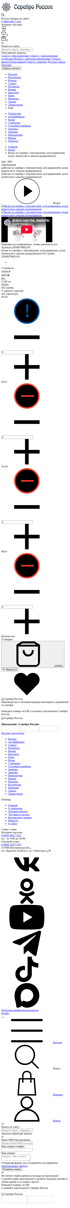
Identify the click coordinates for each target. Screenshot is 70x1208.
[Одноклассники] (26, 902)
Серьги (12, 745)
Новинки (13, 787)
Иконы (12, 138)
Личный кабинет (18, 811)
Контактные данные (20, 817)
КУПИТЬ (58, 666)
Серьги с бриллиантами (15, 55)
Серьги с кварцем (36, 61)
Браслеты (13, 754)
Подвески (14, 748)
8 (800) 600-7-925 (11, 21)
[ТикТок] (26, 981)
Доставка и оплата (19, 814)
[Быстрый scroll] (2, 1017)
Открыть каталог (11, 68)
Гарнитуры (14, 113)
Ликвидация (15, 793)
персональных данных (14, 1165)
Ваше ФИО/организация (15, 1139)
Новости (13, 820)
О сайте (12, 823)
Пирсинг (6, 65)
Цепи (11, 757)
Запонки (13, 128)
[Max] (26, 1007)
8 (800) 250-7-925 (11, 844)
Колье (11, 119)
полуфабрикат (16, 116)
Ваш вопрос (8, 1153)
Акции (12, 790)
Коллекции (14, 784)
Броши (12, 751)
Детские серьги (56, 61)
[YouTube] (26, 929)
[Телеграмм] (26, 955)
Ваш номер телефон (12, 1146)
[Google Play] (10, 730)
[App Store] (29, 730)
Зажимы (13, 131)
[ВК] (26, 876)
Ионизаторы (15, 134)
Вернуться (11, 669)
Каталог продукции (12, 733)
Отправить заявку (12, 1169)
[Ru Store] (48, 730)
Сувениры (14, 122)
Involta (5, 1013)
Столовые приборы (19, 125)
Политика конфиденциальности (20, 1010)
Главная (12, 146)
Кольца (12, 738)
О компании (15, 808)
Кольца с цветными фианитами (32, 58)
